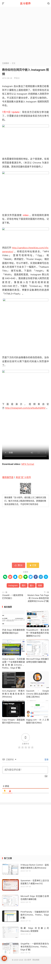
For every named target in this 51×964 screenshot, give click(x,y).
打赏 (32, 565)
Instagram (13, 585)
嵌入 (32, 585)
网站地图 (35, 960)
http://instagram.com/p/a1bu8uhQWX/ (25, 407)
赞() (18, 565)
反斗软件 (25, 3)
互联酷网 (5, 63)
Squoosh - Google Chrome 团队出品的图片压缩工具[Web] (37, 694)
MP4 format (27, 464)
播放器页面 (7, 477)
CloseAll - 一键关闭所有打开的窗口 (12, 596)
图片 (24, 585)
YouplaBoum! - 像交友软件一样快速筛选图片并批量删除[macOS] (37, 633)
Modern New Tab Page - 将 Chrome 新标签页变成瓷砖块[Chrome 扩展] (38, 598)
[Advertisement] (25, 35)
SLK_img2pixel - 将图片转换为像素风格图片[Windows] (13, 694)
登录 (46, 759)
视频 (40, 585)
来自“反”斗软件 (23, 477)
